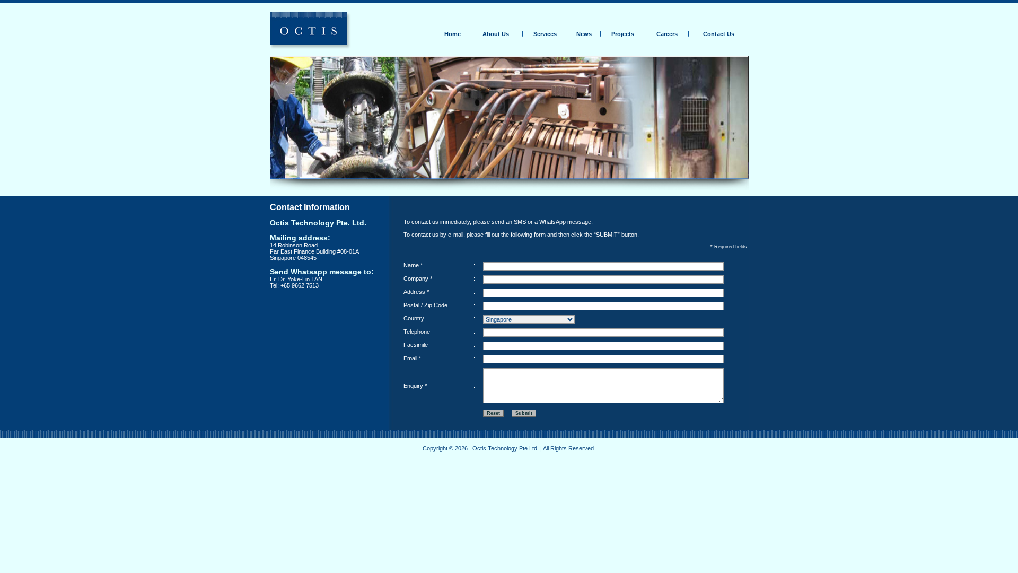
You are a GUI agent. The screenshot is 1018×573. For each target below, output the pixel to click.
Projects (622, 34)
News (584, 34)
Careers (667, 34)
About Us (495, 34)
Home (452, 34)
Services (545, 34)
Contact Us (718, 34)
